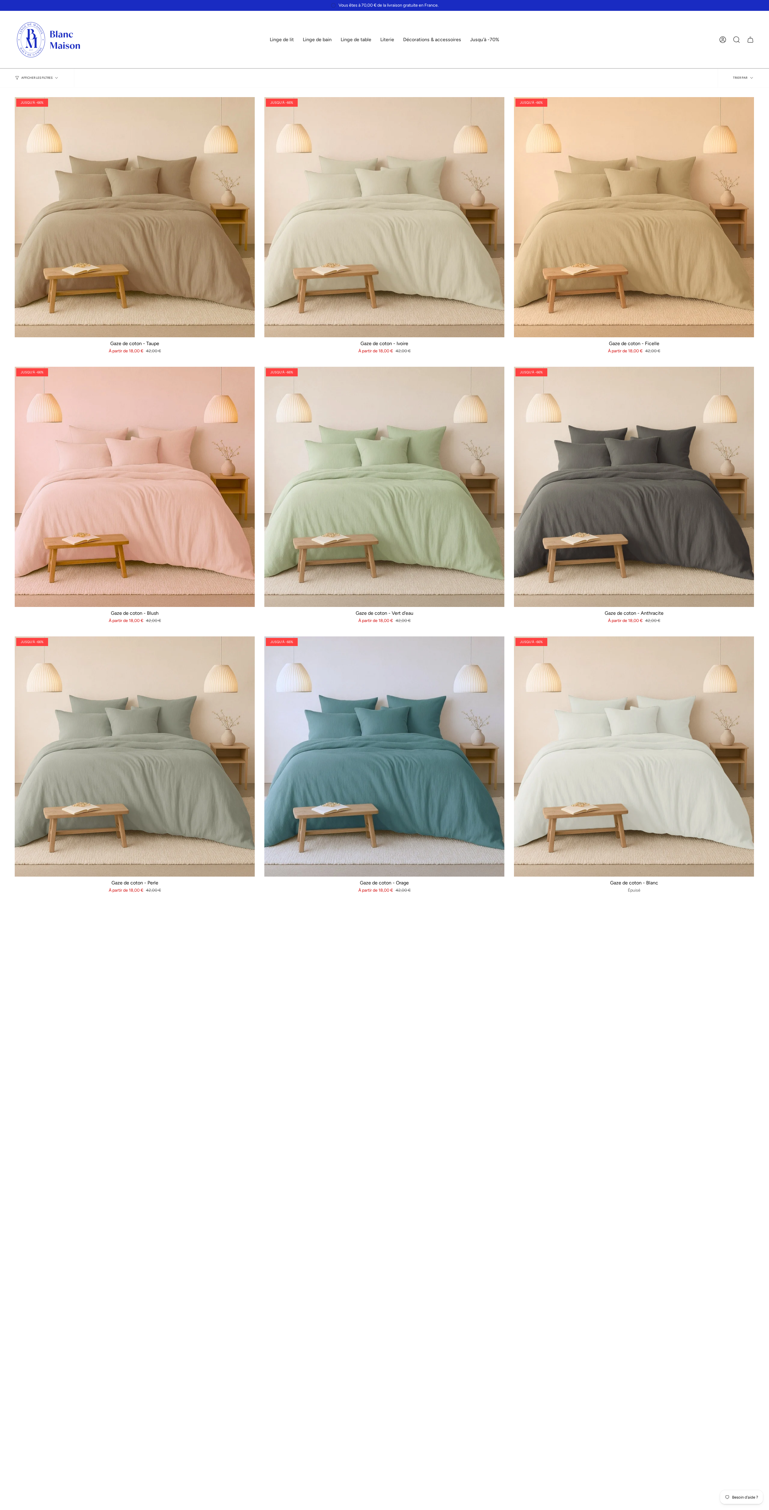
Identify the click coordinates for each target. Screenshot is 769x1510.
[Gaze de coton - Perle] (135, 756)
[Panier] (750, 40)
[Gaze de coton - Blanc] (634, 756)
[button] (281, 39)
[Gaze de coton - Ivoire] (384, 217)
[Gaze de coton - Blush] (135, 487)
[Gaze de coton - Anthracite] (634, 487)
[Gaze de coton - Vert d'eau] (384, 487)
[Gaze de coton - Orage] (384, 756)
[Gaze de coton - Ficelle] (634, 217)
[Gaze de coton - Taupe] (135, 217)
